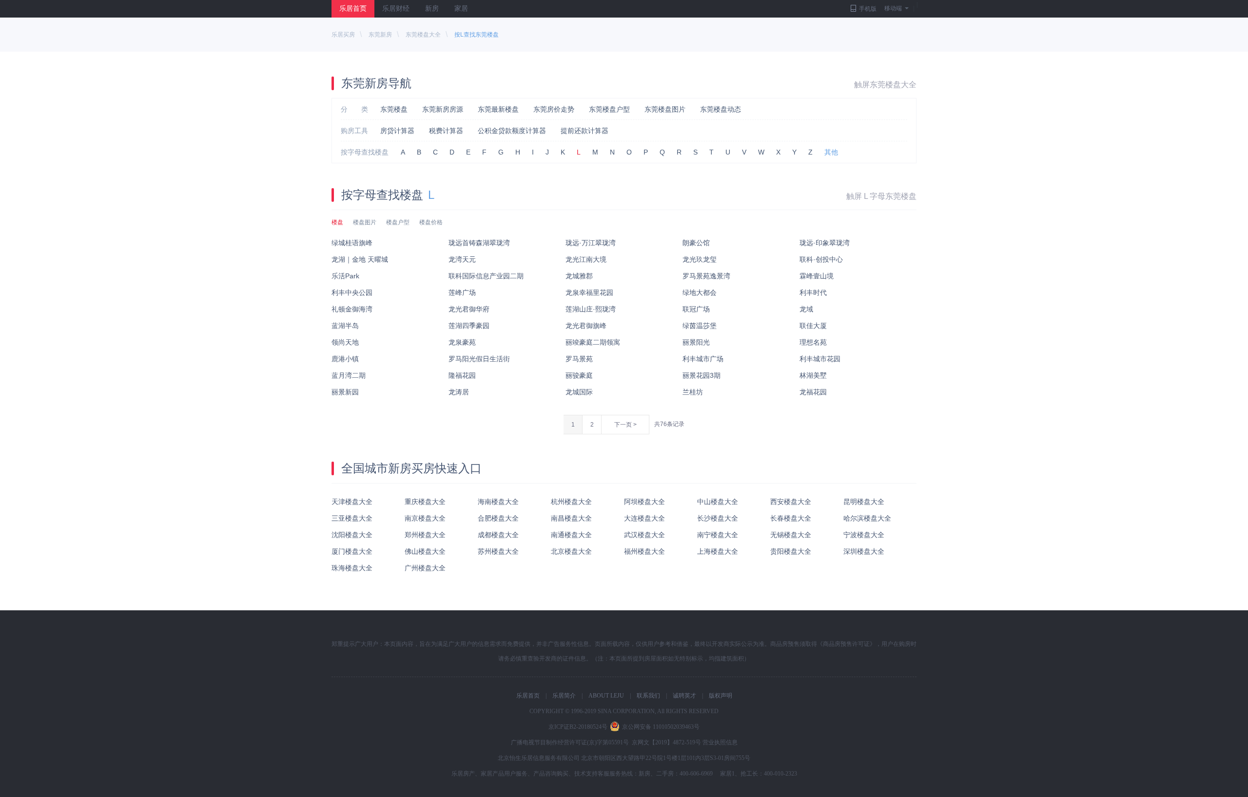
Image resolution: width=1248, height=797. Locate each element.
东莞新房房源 (442, 109)
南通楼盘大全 (571, 535)
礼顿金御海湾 (352, 309)
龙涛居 (458, 392)
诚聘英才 (684, 695)
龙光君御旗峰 (586, 326)
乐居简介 (564, 695)
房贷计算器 (397, 131)
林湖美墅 (813, 375)
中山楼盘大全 (717, 501)
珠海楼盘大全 (352, 568)
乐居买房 (343, 34)
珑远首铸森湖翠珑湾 (479, 243)
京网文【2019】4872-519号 (666, 742)
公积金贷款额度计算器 (512, 131)
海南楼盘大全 (498, 501)
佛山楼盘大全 (425, 551)
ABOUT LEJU (606, 695)
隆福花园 (462, 375)
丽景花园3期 (701, 375)
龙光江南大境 (586, 259)
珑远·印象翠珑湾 (825, 243)
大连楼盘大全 (644, 518)
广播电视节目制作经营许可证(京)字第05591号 (570, 742)
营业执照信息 (720, 742)
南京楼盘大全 (425, 518)
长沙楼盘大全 (717, 518)
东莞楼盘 (394, 109)
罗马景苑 (579, 359)
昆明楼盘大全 (863, 501)
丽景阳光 (696, 342)
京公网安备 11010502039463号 (661, 726)
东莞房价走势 (553, 109)
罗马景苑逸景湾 (706, 276)
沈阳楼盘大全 (352, 535)
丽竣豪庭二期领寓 (593, 342)
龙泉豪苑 (462, 342)
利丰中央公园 (352, 292)
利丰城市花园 (820, 359)
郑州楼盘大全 (425, 535)
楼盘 (337, 222)
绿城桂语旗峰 (352, 243)
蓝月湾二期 (349, 375)
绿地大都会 (699, 292)
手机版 (868, 8)
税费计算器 (446, 131)
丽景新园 (345, 392)
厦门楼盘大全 (352, 551)
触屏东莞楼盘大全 (885, 84)
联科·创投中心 (821, 259)
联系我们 (648, 695)
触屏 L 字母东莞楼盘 (881, 196)
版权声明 (720, 695)
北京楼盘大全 (571, 551)
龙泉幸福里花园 (589, 292)
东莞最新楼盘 (498, 109)
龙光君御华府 (468, 309)
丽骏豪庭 (579, 375)
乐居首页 (353, 8)
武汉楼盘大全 (644, 535)
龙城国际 (579, 392)
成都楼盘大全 (498, 535)
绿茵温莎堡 (699, 326)
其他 (831, 152)
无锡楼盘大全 (790, 535)
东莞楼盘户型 (609, 109)
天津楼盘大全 (352, 501)
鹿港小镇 (345, 359)
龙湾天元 (462, 259)
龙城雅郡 (579, 276)
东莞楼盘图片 (664, 109)
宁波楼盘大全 (863, 535)
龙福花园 (813, 392)
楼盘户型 (398, 222)
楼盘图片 (364, 222)
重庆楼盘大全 (425, 501)
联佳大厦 (813, 326)
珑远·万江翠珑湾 (591, 243)
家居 (461, 8)
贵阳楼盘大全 (790, 551)
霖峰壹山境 (817, 276)
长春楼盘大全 (790, 518)
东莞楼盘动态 (720, 109)
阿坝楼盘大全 (644, 501)
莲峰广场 (462, 292)
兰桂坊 (692, 392)
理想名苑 (813, 342)
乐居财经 (396, 8)
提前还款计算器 (584, 131)
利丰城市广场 (702, 359)
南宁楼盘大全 (717, 535)
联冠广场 (696, 309)
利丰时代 (813, 292)
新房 (432, 8)
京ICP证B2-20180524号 (577, 726)
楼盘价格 (431, 222)
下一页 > (625, 424)
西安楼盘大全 (790, 501)
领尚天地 (345, 342)
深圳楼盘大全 (863, 551)
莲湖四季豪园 (468, 326)
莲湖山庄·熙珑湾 (591, 309)
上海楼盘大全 (717, 551)
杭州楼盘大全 (571, 501)
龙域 (806, 309)
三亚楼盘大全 (352, 518)
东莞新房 (380, 34)
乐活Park (345, 276)
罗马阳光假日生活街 (479, 359)
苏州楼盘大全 (498, 551)
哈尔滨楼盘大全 (867, 518)
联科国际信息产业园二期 (486, 276)
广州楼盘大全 (425, 568)
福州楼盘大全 (644, 551)
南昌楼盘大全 (571, 518)
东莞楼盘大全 (423, 34)
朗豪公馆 (696, 243)
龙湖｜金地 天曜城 (360, 259)
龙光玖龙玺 (699, 259)
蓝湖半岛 (345, 326)
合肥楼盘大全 (498, 518)
